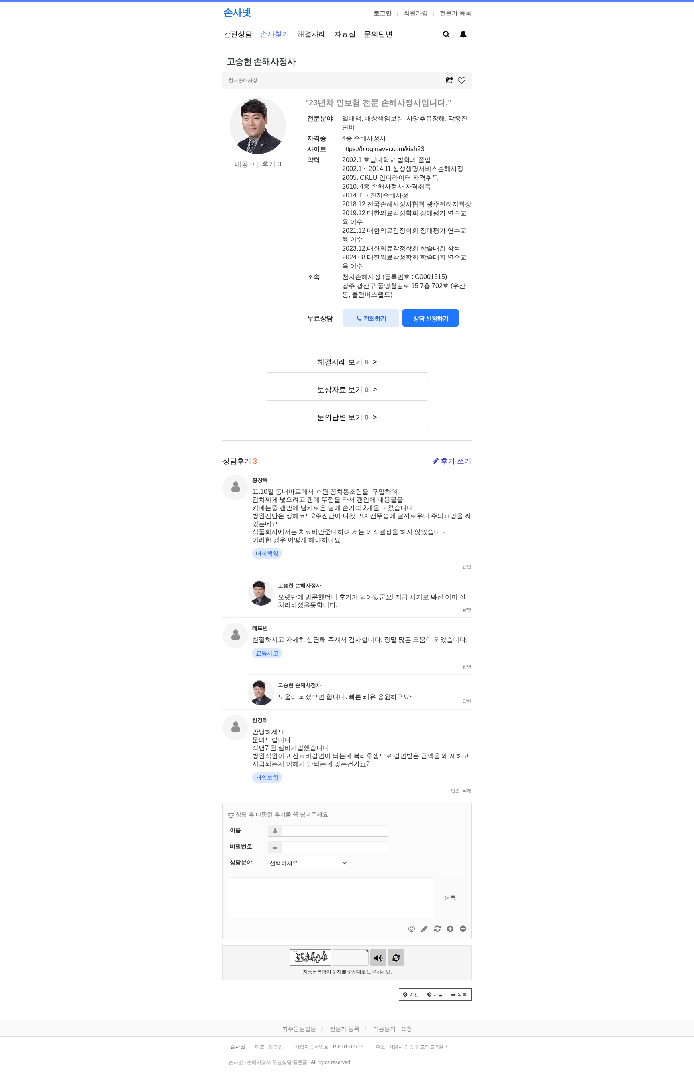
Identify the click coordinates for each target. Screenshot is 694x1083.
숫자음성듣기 (378, 957)
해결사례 (311, 34)
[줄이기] (463, 928)
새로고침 (396, 957)
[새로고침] (438, 928)
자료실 (345, 34)
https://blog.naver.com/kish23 (383, 149)
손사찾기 (274, 34)
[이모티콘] (412, 928)
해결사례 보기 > (347, 362)
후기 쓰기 (455, 461)
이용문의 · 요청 (392, 1028)
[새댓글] (425, 928)
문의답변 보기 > (347, 417)
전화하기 (373, 318)
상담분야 (241, 862)
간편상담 (237, 34)
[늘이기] (451, 928)
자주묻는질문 (299, 1028)
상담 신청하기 (430, 318)
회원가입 (416, 13)
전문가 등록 (456, 13)
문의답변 (378, 34)
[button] (411, 994)
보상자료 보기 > (347, 390)
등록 (450, 897)
